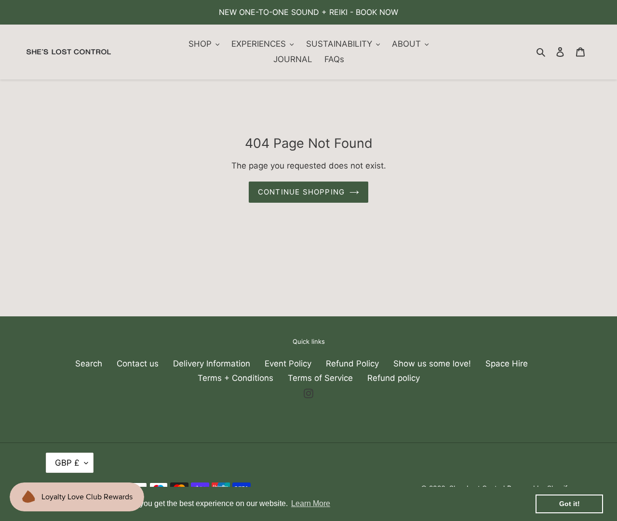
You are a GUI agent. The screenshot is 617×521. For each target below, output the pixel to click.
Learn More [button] (310, 503)
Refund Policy (352, 363)
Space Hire (506, 363)
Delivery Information (211, 363)
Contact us (138, 363)
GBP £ (67, 463)
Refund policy (393, 378)
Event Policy (288, 363)
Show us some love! (432, 363)
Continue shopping (301, 191)
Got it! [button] (569, 504)
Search (88, 363)
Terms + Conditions (235, 378)
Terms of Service (320, 378)
